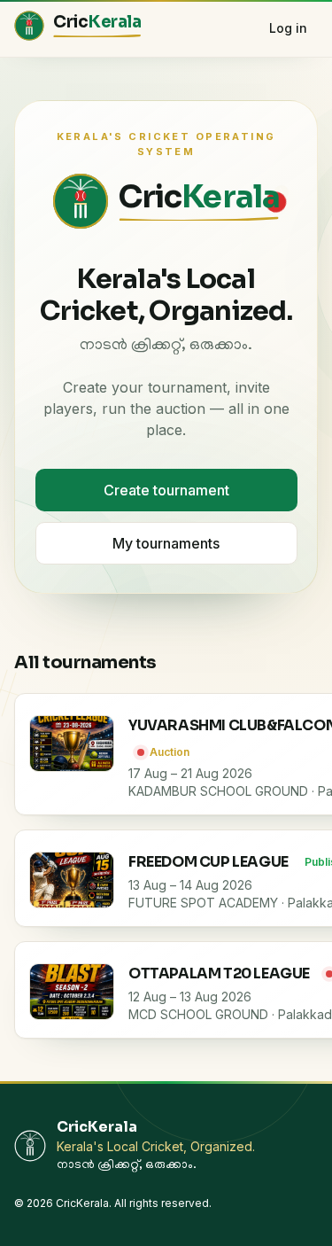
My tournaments (166, 543)
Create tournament (166, 490)
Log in (288, 27)
